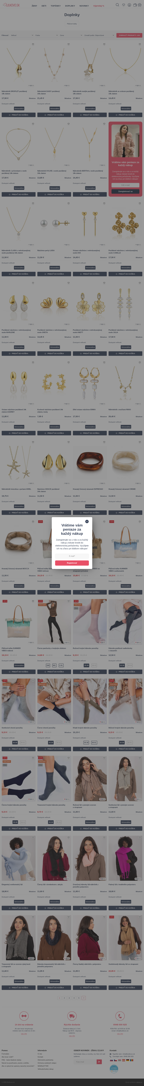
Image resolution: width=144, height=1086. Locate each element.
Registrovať (72, 563)
